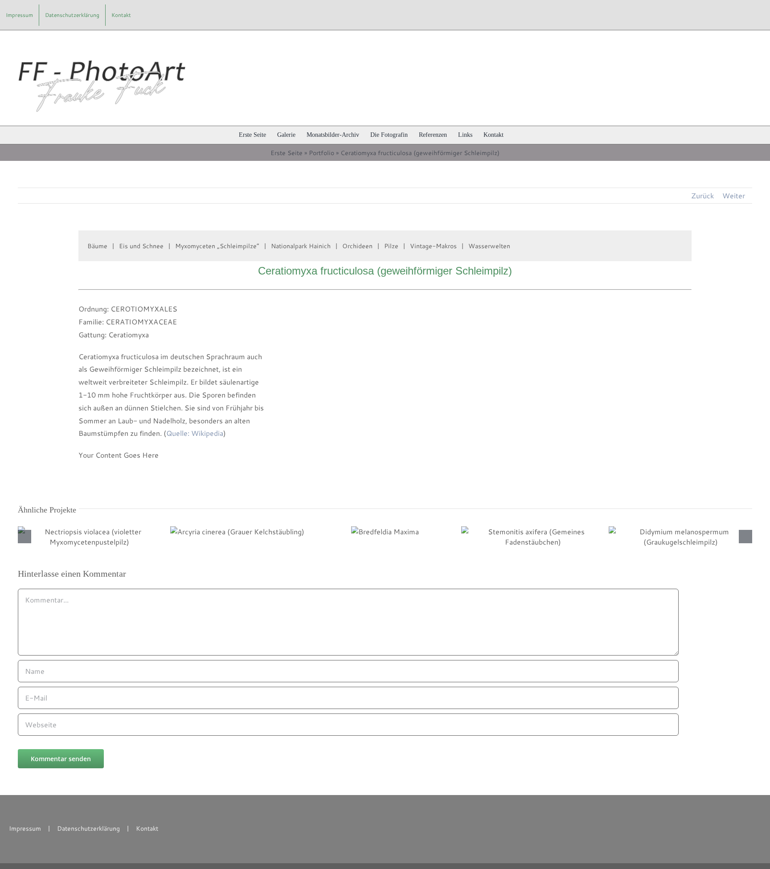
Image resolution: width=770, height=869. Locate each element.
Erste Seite (286, 152)
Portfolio (321, 152)
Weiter (733, 195)
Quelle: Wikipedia (194, 433)
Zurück (702, 195)
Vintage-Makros (433, 246)
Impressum (25, 828)
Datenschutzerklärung (88, 828)
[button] (517, 135)
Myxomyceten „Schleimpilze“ (217, 246)
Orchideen (357, 246)
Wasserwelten (489, 246)
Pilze (391, 246)
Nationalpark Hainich (301, 246)
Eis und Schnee (141, 246)
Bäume (97, 246)
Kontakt (147, 828)
